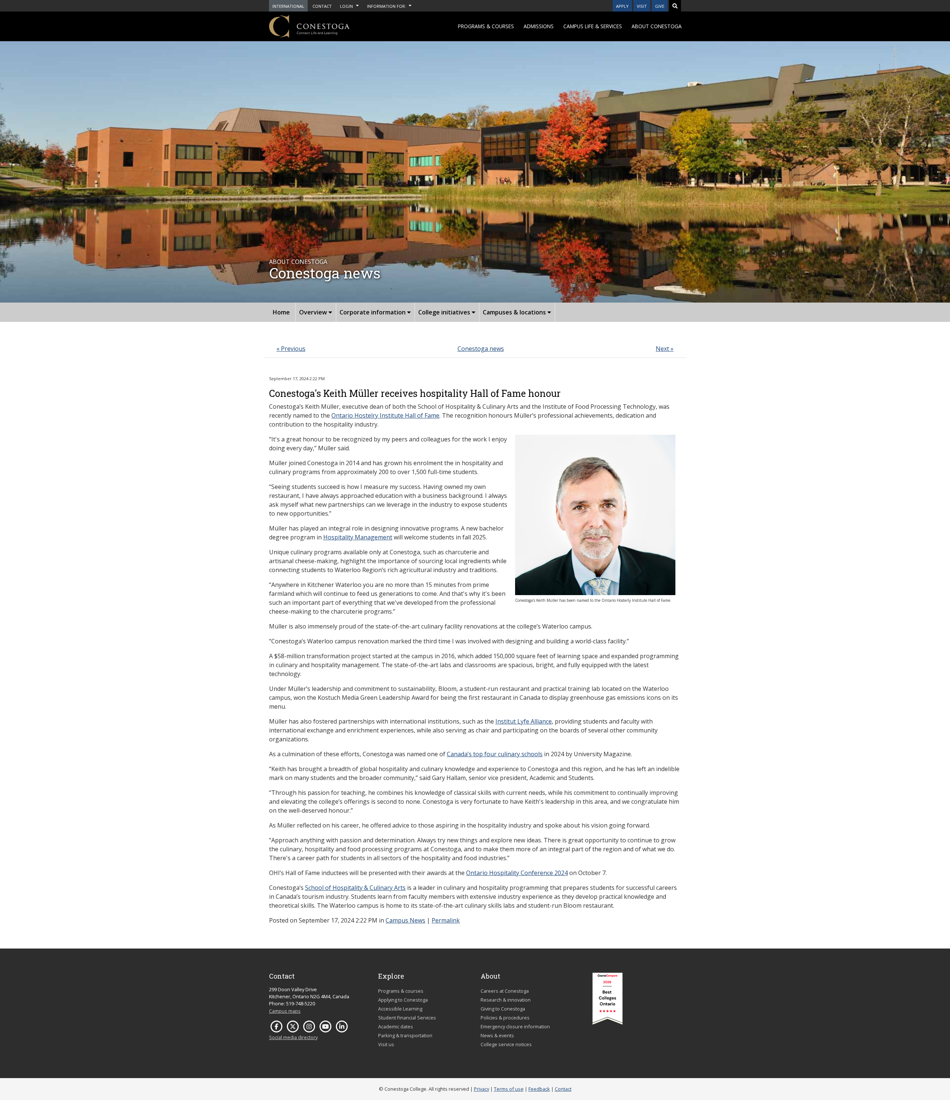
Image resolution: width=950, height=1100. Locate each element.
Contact (563, 1089)
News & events (497, 1035)
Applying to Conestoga (403, 999)
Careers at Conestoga (505, 991)
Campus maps (285, 1011)
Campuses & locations (515, 312)
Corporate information (373, 312)
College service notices (506, 1044)
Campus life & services (592, 26)
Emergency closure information (515, 1026)
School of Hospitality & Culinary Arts (355, 888)
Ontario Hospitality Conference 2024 (517, 873)
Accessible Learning (400, 1008)
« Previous (290, 349)
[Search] (675, 6)
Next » (665, 349)
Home (281, 312)
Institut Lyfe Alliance (523, 721)
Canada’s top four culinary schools (495, 754)
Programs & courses (486, 26)
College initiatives (445, 312)
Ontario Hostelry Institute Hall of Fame (385, 415)
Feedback (539, 1089)
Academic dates (395, 1026)
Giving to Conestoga (503, 1008)
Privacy (481, 1089)
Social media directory (293, 1037)
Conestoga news (481, 349)
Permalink (446, 920)
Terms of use (509, 1089)
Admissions (539, 26)
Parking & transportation (405, 1035)
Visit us (386, 1044)
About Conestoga (657, 26)
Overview (313, 312)
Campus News (405, 920)
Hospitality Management (357, 537)
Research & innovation (506, 999)
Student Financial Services (407, 1017)
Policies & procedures (505, 1017)
